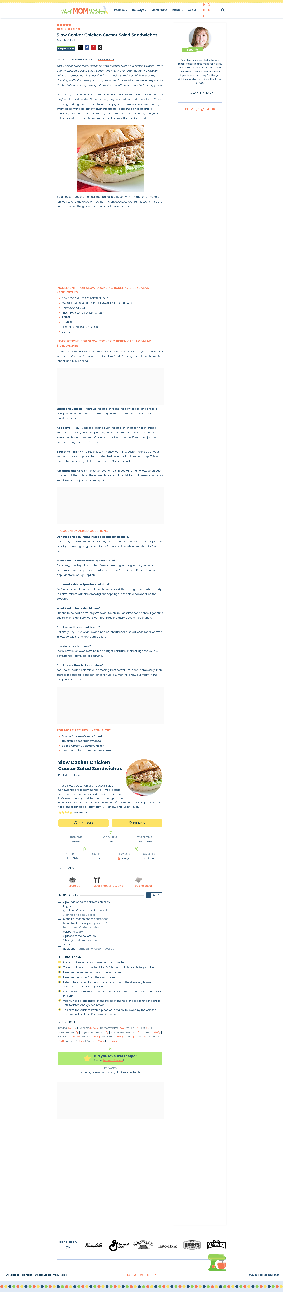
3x (159, 895)
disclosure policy (106, 59)
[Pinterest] (209, 10)
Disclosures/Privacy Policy (50, 1275)
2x (154, 895)
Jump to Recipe (66, 48)
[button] (58, 25)
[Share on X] (80, 47)
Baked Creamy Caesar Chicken (83, 745)
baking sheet (143, 886)
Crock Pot (74, 29)
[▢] (60, 902)
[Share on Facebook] (87, 47)
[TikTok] (203, 15)
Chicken (61, 29)
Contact (26, 1275)
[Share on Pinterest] (93, 47)
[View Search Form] (225, 10)
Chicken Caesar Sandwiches (81, 741)
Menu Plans (159, 10)
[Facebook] (203, 4)
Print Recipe (85, 823)
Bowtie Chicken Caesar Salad (82, 736)
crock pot (75, 886)
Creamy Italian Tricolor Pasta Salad (86, 750)
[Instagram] (203, 10)
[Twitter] (209, 4)
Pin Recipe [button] (139, 823)
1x (149, 895)
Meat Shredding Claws (108, 886)
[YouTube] (213, 109)
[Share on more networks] (100, 47)
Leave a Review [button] (113, 1060)
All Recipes (11, 1275)
